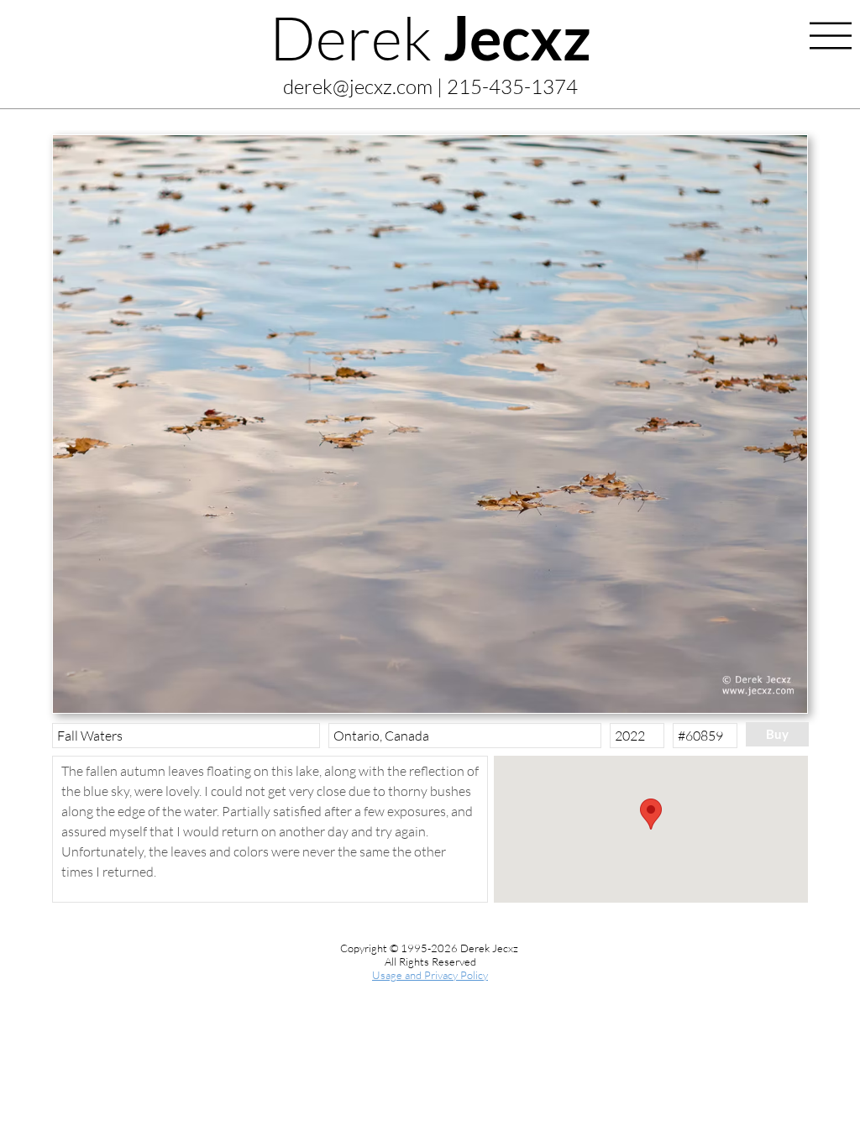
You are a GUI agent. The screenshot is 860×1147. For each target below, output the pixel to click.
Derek (430, 37)
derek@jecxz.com (358, 86)
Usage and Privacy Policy (430, 975)
